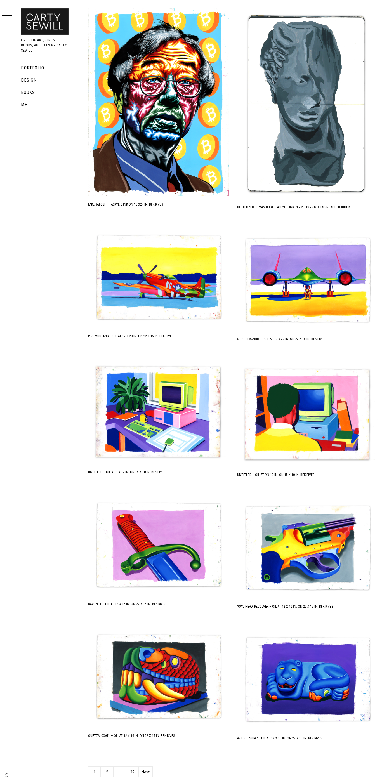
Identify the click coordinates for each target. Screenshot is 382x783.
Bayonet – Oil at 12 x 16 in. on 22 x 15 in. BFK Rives (127, 604)
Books (28, 92)
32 (132, 772)
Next (146, 772)
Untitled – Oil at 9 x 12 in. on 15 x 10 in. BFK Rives (126, 472)
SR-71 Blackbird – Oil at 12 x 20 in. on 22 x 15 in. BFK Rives (281, 339)
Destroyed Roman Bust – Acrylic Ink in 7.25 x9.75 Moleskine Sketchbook (293, 207)
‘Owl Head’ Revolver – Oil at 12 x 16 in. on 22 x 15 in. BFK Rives (285, 607)
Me (24, 104)
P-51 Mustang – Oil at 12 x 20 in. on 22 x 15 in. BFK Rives (130, 336)
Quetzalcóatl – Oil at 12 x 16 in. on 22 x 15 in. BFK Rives (131, 736)
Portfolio (32, 67)
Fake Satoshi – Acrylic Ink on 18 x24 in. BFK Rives (125, 204)
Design (29, 80)
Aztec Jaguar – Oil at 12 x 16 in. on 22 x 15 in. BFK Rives (279, 738)
